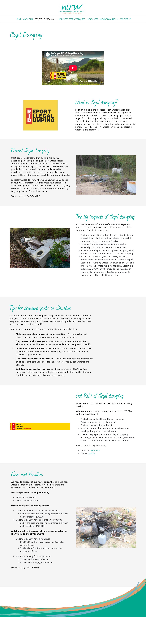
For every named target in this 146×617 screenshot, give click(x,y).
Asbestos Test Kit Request (72, 19)
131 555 (91, 453)
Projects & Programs (45, 19)
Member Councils (108, 19)
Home (18, 19)
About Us (28, 19)
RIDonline (95, 450)
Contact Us (125, 19)
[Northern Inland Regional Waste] (72, 9)
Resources (92, 19)
